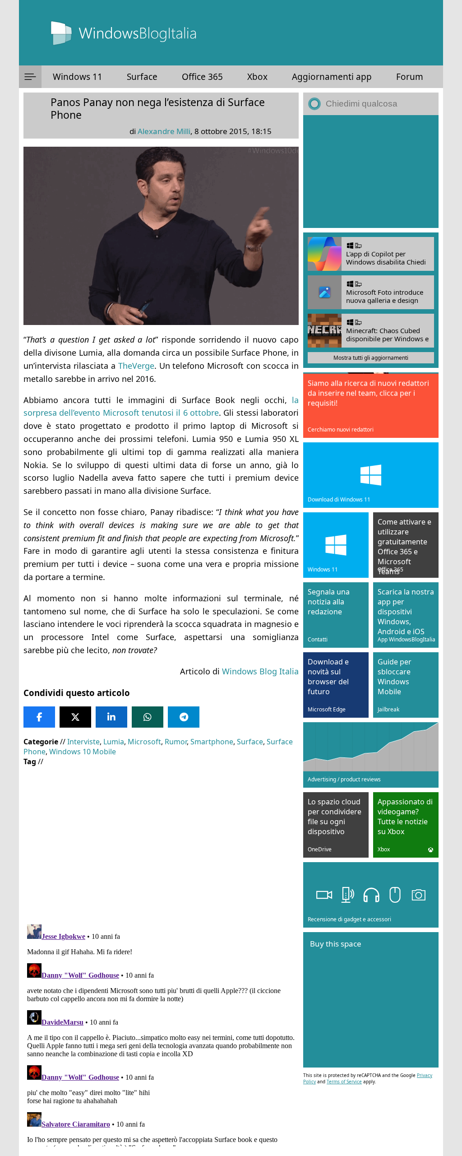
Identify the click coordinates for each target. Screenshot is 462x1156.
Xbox (257, 77)
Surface (142, 77)
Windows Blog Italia (260, 671)
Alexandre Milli (164, 131)
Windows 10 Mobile (82, 752)
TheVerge (136, 365)
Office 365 (202, 77)
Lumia (113, 742)
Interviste (83, 742)
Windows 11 (77, 77)
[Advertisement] (161, 838)
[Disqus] (161, 1034)
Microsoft (144, 742)
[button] (30, 76)
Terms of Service (344, 1081)
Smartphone (211, 742)
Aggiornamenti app (332, 77)
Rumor (176, 742)
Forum (409, 77)
